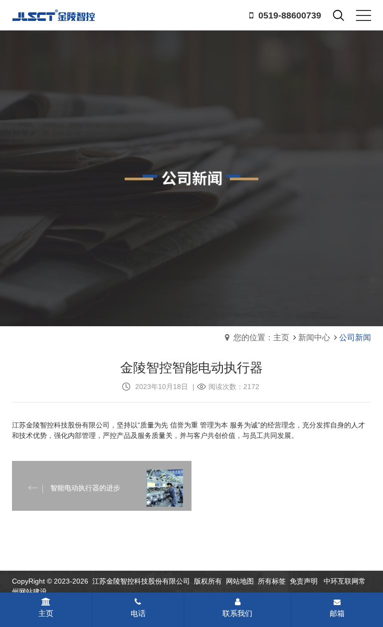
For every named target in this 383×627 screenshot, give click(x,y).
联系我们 (237, 613)
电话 (138, 613)
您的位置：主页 (261, 337)
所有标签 (272, 581)
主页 (45, 613)
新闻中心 (314, 337)
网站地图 (240, 581)
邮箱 (337, 613)
